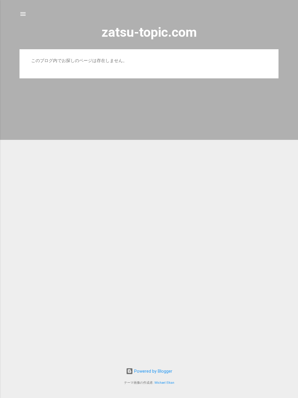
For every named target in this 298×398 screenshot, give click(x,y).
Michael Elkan (164, 383)
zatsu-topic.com (149, 32)
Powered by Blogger (152, 371)
